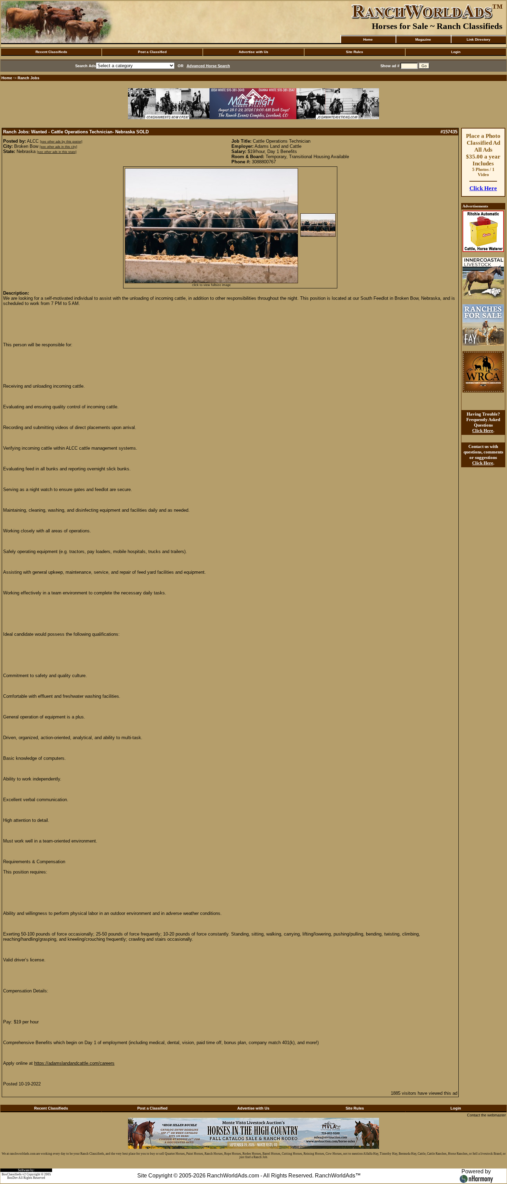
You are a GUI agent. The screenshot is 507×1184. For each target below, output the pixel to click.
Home (368, 39)
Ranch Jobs (28, 78)
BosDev (12, 1178)
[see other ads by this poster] (61, 141)
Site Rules (354, 52)
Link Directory (478, 39)
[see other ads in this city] (58, 147)
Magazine (423, 39)
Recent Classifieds (51, 52)
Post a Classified (152, 52)
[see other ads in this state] (57, 152)
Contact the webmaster (486, 1115)
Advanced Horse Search (208, 66)
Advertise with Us (253, 52)
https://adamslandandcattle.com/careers (74, 1063)
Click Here (483, 188)
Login (455, 52)
